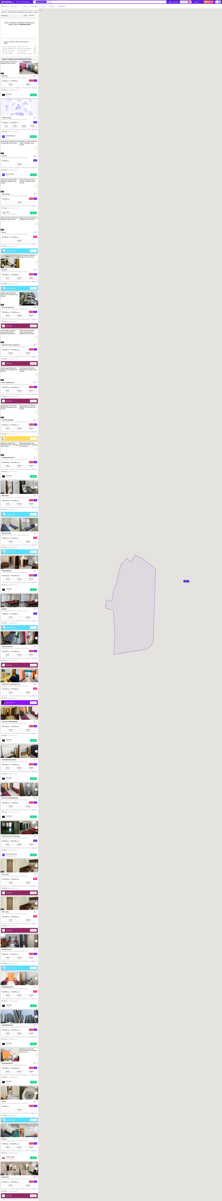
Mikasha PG (5, 1177)
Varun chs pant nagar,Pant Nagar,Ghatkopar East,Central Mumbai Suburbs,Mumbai (23, 346)
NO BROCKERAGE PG (8, 457)
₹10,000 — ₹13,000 (10, 726)
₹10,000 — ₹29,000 (11, 764)
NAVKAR (4, 270)
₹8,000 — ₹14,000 (10, 237)
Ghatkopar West (14, 10)
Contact (33, 95)
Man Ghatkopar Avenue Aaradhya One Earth (13, 951)
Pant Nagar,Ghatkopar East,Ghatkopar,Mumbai (26, 421)
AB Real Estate (10, 1157)
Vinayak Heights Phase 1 (8, 459)
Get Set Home (10, 702)
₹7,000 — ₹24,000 (10, 122)
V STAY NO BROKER (7, 420)
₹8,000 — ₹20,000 (10, 841)
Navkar (4, 232)
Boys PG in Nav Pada (22, 46)
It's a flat (4, 156)
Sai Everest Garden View (8, 196)
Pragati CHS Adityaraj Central (9, 988)
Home (2, 10)
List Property (185, 2)
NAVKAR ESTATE (7, 949)
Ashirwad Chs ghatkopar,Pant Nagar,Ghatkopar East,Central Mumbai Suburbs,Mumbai (23, 384)
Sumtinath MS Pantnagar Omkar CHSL (11, 876)
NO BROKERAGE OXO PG (9, 760)
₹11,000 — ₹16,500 (10, 1182)
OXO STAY (5, 76)
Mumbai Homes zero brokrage (11, 836)
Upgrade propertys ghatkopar (11, 345)
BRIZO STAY (5, 495)
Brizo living (5, 874)
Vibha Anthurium (6, 234)
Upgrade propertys (7, 646)
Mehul (8, 212)
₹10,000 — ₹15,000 (10, 500)
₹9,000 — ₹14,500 (10, 538)
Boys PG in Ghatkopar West (9, 46)
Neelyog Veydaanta (6, 838)
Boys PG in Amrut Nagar (8, 50)
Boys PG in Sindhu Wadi (23, 50)
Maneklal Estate (23, 10)
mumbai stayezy (7, 118)
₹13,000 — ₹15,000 (10, 689)
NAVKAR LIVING (6, 533)
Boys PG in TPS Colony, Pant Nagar (25, 53)
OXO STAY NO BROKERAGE (10, 721)
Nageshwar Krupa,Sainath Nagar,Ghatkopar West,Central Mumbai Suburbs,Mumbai (22, 685)
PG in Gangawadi (21, 52)
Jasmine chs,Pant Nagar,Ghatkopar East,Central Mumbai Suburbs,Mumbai (20, 309)
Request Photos (19, 113)
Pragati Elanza (5, 723)
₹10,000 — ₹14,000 (10, 275)
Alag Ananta (5, 761)
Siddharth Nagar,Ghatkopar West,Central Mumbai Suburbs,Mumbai (18, 119)
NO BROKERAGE (6, 571)
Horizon (4, 1139)
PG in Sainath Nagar (7, 53)
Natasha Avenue (6, 1103)
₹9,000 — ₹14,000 (10, 81)
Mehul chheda (6, 194)
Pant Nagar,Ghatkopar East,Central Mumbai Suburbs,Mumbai (26, 234)
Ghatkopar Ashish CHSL (8, 421)
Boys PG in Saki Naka (7, 52)
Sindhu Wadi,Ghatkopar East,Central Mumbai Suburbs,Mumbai (24, 761)
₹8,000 (5, 1106)
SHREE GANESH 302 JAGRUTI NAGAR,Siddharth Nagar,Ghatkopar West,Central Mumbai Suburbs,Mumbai (28, 77)
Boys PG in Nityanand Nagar (24, 48)
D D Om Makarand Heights (8, 1140)
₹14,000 (5, 199)
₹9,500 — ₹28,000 (10, 1144)
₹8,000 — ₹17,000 (10, 425)
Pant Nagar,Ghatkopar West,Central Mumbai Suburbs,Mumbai (27, 838)
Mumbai (7, 10)
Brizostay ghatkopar (8, 307)
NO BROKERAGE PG (7, 987)
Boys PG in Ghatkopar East (9, 48)
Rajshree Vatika (5, 799)
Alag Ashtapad (5, 1027)
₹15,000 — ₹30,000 (11, 350)
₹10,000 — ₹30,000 (11, 312)
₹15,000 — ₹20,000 (10, 879)
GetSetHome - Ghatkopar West (11, 684)
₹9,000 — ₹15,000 (10, 954)
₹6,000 (5, 161)
